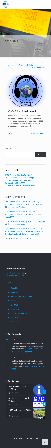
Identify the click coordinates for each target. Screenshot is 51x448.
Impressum (15, 292)
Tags (21, 65)
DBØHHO (15, 309)
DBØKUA (14, 318)
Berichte (38, 49)
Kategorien (11, 65)
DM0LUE (14, 322)
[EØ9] (5, 4)
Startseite (42, 44)
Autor (31, 65)
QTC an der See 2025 (19, 313)
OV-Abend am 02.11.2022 (22, 110)
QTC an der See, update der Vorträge (19, 178)
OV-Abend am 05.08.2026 (15, 183)
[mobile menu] (47, 4)
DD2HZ (8, 221)
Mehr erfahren (38, 133)
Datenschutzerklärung (15, 276)
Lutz (6, 238)
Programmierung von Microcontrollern (20, 186)
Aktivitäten (42, 52)
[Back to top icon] (45, 442)
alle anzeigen (39, 68)
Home (13, 301)
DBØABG (14, 305)
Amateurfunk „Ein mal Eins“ (22, 296)
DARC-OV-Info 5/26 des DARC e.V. (18, 175)
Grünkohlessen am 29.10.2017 (23, 238)
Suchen (9, 148)
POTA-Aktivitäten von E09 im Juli (18, 180)
